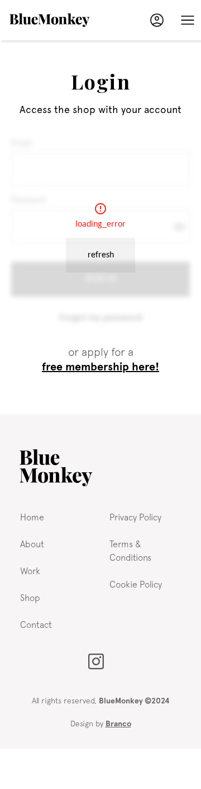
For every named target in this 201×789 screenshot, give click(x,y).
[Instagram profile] (96, 661)
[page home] (55, 468)
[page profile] (157, 20)
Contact (36, 624)
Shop (30, 598)
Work (30, 571)
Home (32, 517)
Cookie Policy (135, 584)
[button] (188, 20)
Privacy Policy (135, 517)
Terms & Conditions (130, 550)
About (32, 544)
